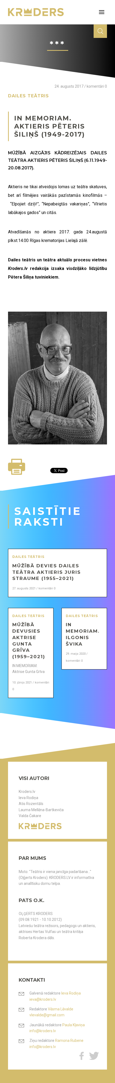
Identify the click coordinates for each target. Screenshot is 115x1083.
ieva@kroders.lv (42, 999)
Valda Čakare (30, 816)
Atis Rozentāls (31, 803)
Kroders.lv (27, 791)
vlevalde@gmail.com (46, 1015)
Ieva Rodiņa (28, 798)
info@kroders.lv (42, 1031)
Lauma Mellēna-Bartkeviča (41, 810)
